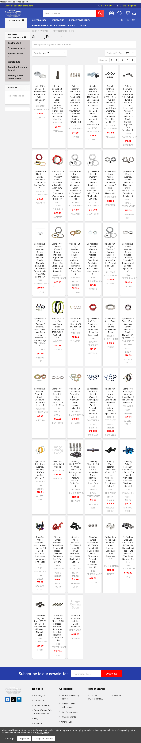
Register (132, 5)
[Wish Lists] (120, 13)
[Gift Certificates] (112, 13)
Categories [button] (14, 20)
